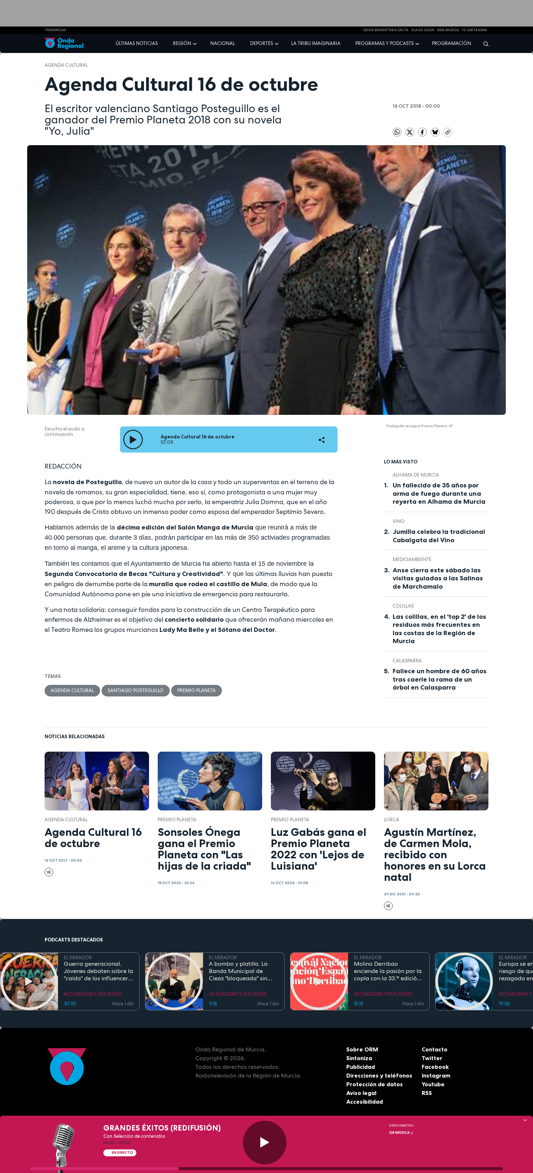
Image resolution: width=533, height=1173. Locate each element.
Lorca (391, 820)
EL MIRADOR (78, 958)
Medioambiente (412, 559)
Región (182, 43)
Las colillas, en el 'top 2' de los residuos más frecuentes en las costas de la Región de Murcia (439, 629)
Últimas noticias (137, 43)
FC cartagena (474, 30)
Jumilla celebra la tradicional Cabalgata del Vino (439, 536)
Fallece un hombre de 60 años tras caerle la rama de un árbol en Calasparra (440, 679)
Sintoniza (359, 1058)
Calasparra (407, 661)
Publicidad (360, 1066)
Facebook (435, 1066)
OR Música (399, 1132)
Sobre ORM (362, 1049)
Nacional (222, 43)
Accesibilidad (364, 1101)
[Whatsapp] (397, 132)
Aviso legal (361, 1092)
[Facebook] (423, 131)
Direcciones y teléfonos (379, 1075)
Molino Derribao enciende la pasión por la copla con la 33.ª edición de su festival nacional (388, 971)
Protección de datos (374, 1084)
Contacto (434, 1049)
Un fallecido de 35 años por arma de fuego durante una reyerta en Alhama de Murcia (439, 493)
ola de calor (422, 30)
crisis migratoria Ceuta (385, 30)
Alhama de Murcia (416, 475)
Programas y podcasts (384, 43)
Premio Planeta (196, 690)
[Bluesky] (436, 131)
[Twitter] (410, 131)
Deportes (261, 43)
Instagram (436, 1075)
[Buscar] (483, 43)
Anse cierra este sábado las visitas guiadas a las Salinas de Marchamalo (438, 578)
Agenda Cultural (66, 65)
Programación (451, 43)
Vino (399, 521)
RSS (427, 1092)
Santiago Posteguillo (136, 690)
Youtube (433, 1084)
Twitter (432, 1058)
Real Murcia (448, 30)
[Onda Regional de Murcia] (64, 44)
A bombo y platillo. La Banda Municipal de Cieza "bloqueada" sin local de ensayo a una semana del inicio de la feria (239, 971)
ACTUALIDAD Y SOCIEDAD (92, 994)
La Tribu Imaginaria (315, 43)
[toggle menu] (195, 43)
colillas (403, 606)
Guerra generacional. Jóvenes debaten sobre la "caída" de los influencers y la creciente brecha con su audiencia (98, 971)
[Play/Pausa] (264, 1142)
